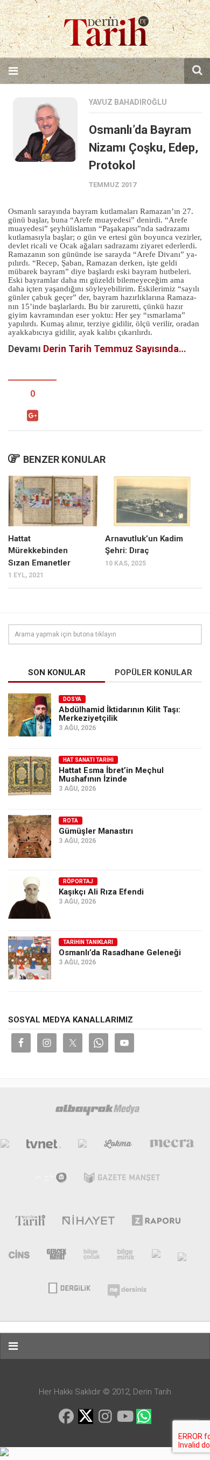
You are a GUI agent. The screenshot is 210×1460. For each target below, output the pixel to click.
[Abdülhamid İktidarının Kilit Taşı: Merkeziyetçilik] (29, 714)
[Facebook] (66, 1416)
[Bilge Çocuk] (91, 1256)
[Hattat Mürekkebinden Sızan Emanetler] (53, 501)
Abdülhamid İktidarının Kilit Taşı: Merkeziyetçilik (119, 714)
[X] (85, 1417)
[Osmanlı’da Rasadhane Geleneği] (29, 957)
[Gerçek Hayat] (56, 1256)
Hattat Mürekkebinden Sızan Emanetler (39, 551)
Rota (70, 821)
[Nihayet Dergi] (88, 1222)
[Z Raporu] (156, 1222)
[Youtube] (124, 1416)
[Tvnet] (43, 1146)
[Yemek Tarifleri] (118, 1146)
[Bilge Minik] (126, 1256)
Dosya (72, 699)
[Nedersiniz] (127, 1287)
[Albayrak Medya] (97, 1112)
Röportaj (78, 881)
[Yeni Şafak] (5, 1146)
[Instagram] (105, 1416)
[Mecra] (171, 1146)
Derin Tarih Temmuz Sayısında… (114, 348)
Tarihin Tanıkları (88, 942)
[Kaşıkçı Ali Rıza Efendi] (29, 897)
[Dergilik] (69, 1287)
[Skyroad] (182, 1256)
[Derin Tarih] (30, 1222)
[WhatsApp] (143, 1416)
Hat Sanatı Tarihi (88, 760)
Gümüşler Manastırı (96, 831)
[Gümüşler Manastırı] (29, 836)
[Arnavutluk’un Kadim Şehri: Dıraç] (150, 501)
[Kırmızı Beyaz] (156, 1256)
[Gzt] (82, 1146)
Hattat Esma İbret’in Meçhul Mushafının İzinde (111, 774)
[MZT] (51, 1179)
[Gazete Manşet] (122, 1179)
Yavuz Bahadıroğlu (128, 102)
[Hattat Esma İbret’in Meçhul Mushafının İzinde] (29, 775)
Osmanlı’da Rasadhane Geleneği (120, 952)
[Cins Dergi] (19, 1256)
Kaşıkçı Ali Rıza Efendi (101, 892)
